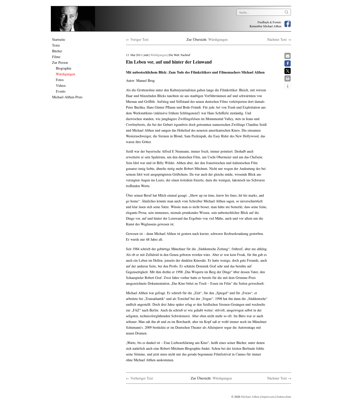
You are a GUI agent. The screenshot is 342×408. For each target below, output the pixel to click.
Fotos (60, 79)
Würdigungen (65, 74)
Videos (61, 85)
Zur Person (60, 62)
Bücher (57, 51)
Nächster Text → (279, 39)
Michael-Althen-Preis (67, 97)
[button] (287, 56)
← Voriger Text (137, 39)
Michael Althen (250, 396)
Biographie (63, 68)
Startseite (58, 39)
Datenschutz (284, 396)
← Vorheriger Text (139, 378)
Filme (56, 56)
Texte (56, 45)
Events (60, 91)
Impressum (268, 396)
